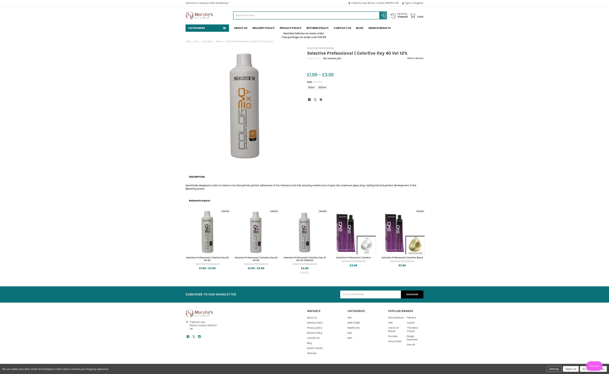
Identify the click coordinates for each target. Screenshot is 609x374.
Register (419, 3)
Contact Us (342, 28)
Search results (379, 28)
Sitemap (311, 353)
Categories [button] (196, 28)
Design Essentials (412, 338)
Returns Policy (318, 28)
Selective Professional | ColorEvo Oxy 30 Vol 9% (207, 259)
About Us (240, 28)
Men (349, 338)
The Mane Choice (412, 329)
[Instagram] (199, 336)
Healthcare (353, 327)
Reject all (571, 369)
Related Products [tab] (199, 200)
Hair (349, 317)
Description (197, 176)
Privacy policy (290, 28)
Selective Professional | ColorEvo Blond (402, 257)
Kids (349, 332)
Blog (359, 28)
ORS (390, 322)
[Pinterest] (320, 99)
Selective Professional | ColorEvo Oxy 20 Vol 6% (256, 259)
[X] (315, 99)
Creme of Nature (393, 329)
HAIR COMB (353, 322)
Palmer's (411, 317)
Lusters (411, 322)
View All (411, 344)
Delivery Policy (263, 28)
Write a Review (415, 58)
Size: (315, 82)
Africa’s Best (395, 341)
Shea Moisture (396, 317)
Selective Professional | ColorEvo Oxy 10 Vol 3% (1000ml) (305, 259)
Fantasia (392, 336)
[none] (244, 105)
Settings (554, 369)
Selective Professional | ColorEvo (353, 257)
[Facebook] (309, 99)
